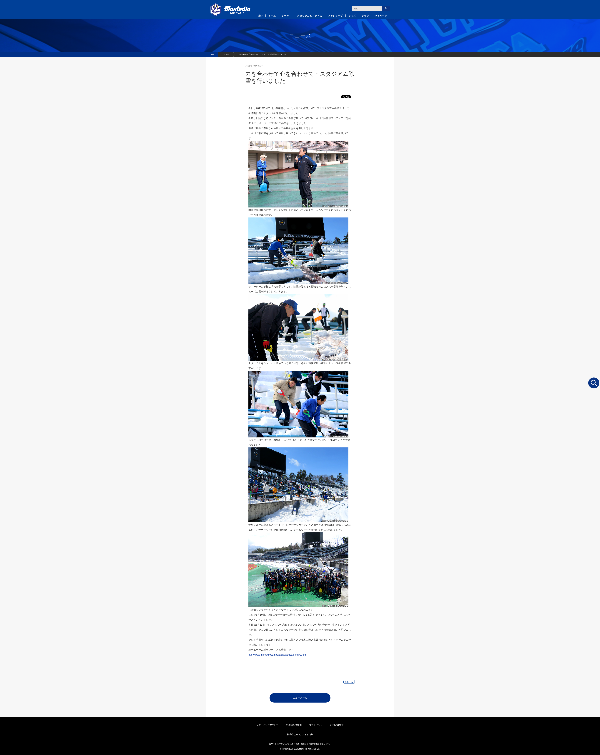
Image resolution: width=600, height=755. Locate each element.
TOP (212, 54)
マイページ (381, 16)
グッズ (352, 16)
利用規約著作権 (294, 724)
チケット (286, 16)
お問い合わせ (336, 724)
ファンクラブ (335, 16)
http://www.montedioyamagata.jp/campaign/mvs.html (277, 654)
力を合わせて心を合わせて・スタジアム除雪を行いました (261, 54)
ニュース (226, 54)
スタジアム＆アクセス (309, 16)
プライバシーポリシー (267, 724)
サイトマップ (315, 724)
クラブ (365, 16)
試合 (260, 16)
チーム (272, 16)
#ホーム (349, 682)
